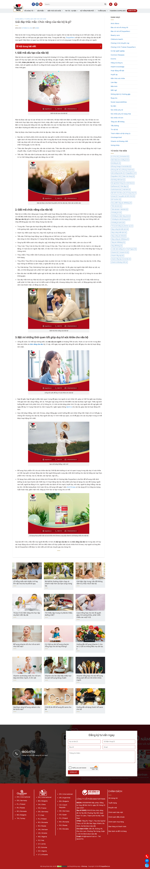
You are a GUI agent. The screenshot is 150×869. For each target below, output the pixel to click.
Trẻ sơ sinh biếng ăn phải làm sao (122, 226)
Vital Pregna (131, 249)
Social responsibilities (119, 102)
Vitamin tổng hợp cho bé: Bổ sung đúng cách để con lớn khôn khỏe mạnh (90, 678)
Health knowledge (117, 67)
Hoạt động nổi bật (117, 70)
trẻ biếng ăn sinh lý (117, 223)
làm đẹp (124, 186)
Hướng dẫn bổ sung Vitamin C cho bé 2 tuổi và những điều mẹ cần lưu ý (90, 646)
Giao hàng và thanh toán (117, 826)
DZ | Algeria (42, 851)
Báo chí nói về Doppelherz (120, 31)
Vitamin (114, 252)
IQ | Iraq (41, 840)
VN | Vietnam (43, 829)
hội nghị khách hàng (118, 183)
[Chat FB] (147, 861)
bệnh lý (69, 407)
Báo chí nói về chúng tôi (119, 27)
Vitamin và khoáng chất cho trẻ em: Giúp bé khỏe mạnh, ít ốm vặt (27, 677)
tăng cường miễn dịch (118, 232)
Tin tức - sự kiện (70, 11)
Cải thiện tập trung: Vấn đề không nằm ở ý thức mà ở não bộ (89, 582)
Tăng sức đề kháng (117, 122)
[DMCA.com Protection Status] (62, 866)
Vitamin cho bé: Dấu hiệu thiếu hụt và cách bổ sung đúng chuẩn (58, 677)
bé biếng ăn (115, 163)
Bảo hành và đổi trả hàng (117, 831)
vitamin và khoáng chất (119, 262)
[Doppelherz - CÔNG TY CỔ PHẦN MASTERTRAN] (20, 8)
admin (37, 28)
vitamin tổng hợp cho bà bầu (120, 259)
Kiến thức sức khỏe (54, 11)
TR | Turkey (21, 818)
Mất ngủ (114, 90)
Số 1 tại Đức (116, 199)
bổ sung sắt (115, 170)
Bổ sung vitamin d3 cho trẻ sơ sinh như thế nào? (26, 645)
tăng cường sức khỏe (118, 236)
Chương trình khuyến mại (120, 43)
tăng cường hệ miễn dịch (119, 229)
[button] (110, 4)
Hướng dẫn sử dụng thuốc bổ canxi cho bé (90, 708)
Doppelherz (70, 37)
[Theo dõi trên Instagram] (37, 4)
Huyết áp (114, 74)
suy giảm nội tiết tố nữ (126, 196)
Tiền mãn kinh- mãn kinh (119, 209)
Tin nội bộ (114, 129)
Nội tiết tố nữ (116, 193)
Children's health (117, 39)
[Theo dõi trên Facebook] (33, 4)
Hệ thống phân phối (87, 11)
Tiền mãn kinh (116, 206)
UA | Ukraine (42, 833)
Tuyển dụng (102, 11)
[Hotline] (147, 856)
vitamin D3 (124, 252)
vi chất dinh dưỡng (117, 249)
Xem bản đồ (91, 826)
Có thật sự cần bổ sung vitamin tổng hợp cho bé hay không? (57, 645)
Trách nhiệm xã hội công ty (120, 133)
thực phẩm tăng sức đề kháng (121, 203)
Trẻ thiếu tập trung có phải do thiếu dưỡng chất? (58, 614)
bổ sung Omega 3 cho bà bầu (121, 166)
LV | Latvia (42, 844)
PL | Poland (21, 804)
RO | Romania (22, 811)
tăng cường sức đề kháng (119, 239)
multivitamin (116, 189)
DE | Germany (22, 800)
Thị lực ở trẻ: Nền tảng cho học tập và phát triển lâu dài (26, 614)
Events (113, 59)
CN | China (42, 804)
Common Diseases (117, 55)
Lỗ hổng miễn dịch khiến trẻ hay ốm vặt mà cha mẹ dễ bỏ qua (25, 582)
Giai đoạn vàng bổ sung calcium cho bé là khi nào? (26, 708)
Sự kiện (113, 106)
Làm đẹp (114, 82)
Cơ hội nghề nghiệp (118, 51)
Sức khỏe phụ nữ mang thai (121, 114)
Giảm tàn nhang (128, 176)
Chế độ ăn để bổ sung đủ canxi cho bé (58, 708)
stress (114, 196)
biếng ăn (125, 160)
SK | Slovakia (64, 829)
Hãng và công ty (117, 63)
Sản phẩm (40, 11)
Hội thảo (130, 183)
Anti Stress (71, 487)
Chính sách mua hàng (116, 822)
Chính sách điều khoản (116, 817)
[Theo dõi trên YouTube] (40, 4)
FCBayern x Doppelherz (118, 11)
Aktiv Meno (115, 23)
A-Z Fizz (114, 156)
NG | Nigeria (42, 837)
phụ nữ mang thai (129, 193)
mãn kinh (126, 189)
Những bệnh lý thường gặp (24, 19)
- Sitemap (84, 866)
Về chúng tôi (28, 11)
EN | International (23, 797)
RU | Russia (21, 808)
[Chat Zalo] (147, 865)
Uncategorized (116, 137)
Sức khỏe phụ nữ (117, 110)
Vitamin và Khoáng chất (119, 141)
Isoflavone (115, 186)
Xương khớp (115, 145)
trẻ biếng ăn (116, 213)
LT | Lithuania (43, 854)
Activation (124, 156)
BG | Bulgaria (21, 815)
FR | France (42, 808)
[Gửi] (105, 4)
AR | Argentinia (64, 798)
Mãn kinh (114, 86)
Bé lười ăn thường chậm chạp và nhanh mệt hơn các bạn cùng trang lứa (58, 583)
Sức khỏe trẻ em (117, 118)
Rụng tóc (114, 98)
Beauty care (115, 35)
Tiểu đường (115, 126)
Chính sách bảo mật (115, 812)
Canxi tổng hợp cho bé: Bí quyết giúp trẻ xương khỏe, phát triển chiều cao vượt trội (89, 615)
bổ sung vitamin (128, 170)
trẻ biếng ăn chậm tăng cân (120, 216)
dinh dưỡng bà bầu (117, 173)
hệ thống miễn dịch (118, 180)
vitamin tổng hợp (117, 255)
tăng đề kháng (116, 246)
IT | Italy (41, 815)
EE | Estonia (42, 847)
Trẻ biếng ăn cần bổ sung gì (120, 219)
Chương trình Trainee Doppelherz (123, 47)
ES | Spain (63, 815)
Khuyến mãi (112, 808)
